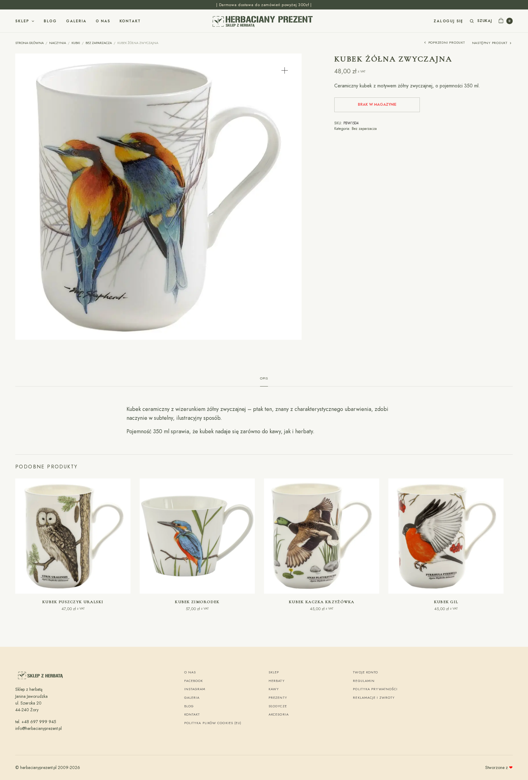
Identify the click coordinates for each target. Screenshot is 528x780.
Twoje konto (365, 672)
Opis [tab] (264, 379)
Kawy (274, 689)
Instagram (195, 689)
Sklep (22, 21)
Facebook (193, 680)
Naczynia (57, 42)
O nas (103, 21)
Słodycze (278, 706)
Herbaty (277, 680)
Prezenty (278, 697)
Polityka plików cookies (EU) (213, 722)
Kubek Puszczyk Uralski (73, 601)
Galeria (76, 21)
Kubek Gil (446, 601)
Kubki (76, 42)
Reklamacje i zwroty (374, 697)
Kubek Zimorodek (197, 601)
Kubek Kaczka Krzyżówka (321, 601)
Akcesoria (279, 714)
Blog (50, 21)
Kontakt (130, 21)
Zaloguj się (448, 21)
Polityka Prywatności (375, 689)
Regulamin (364, 680)
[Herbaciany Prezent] (263, 21)
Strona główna (29, 42)
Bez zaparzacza (99, 42)
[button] (284, 70)
